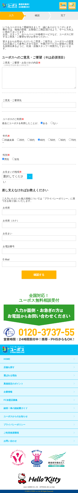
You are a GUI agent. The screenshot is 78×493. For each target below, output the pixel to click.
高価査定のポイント (13, 383)
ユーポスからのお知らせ (16, 416)
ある (45, 123)
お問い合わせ (10, 441)
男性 (6, 159)
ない (55, 123)
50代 (52, 140)
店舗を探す (9, 367)
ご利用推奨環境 (11, 433)
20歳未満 (9, 140)
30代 (32, 140)
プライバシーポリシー (14, 424)
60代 (63, 140)
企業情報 (8, 392)
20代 (21, 140)
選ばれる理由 (10, 375)
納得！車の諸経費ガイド (16, 408)
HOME (7, 359)
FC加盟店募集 (10, 400)
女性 (17, 159)
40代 (42, 140)
